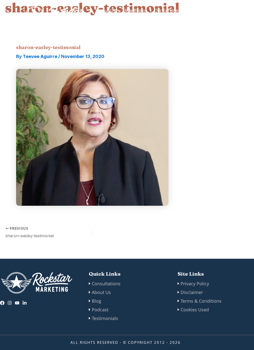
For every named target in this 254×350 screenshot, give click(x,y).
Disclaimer (192, 292)
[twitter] (17, 303)
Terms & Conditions (201, 301)
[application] (183, 11)
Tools (102, 20)
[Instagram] (9, 303)
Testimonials (105, 318)
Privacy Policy (195, 284)
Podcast (100, 310)
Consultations (106, 284)
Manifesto (135, 10)
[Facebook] (2, 303)
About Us (106, 10)
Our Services (167, 10)
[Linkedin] (24, 303)
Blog (96, 301)
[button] (217, 15)
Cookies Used (195, 310)
